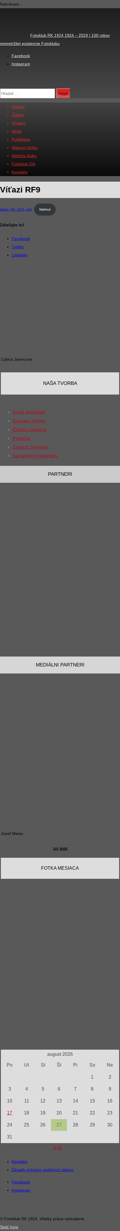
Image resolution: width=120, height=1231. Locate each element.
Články (18, 114)
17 (9, 1112)
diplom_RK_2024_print (16, 209)
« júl (57, 1147)
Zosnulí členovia (30, 447)
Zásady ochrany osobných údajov (43, 1169)
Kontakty (20, 172)
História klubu (24, 155)
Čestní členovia (29, 429)
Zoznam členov (29, 420)
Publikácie (21, 139)
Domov (18, 106)
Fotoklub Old (23, 164)
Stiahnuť (45, 209)
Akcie (17, 131)
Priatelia (21, 438)
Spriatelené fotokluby (35, 455)
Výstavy (19, 123)
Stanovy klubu (25, 147)
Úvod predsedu (29, 411)
